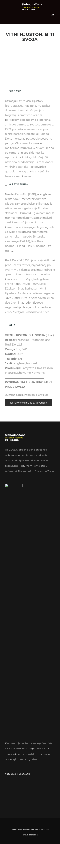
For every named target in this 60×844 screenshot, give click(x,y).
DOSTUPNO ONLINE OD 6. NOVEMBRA (28, 402)
